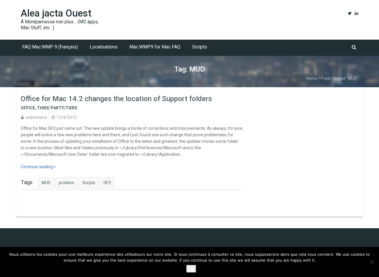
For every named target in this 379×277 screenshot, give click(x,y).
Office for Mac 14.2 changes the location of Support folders (116, 99)
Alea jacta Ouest (56, 13)
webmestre (36, 117)
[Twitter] (350, 13)
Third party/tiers (57, 108)
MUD (46, 182)
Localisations (104, 47)
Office (28, 108)
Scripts (199, 47)
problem (66, 182)
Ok (191, 268)
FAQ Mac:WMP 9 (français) (50, 47)
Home (311, 78)
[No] (372, 262)
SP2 (107, 182)
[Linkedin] (356, 13)
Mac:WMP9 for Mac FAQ (154, 47)
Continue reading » (38, 166)
